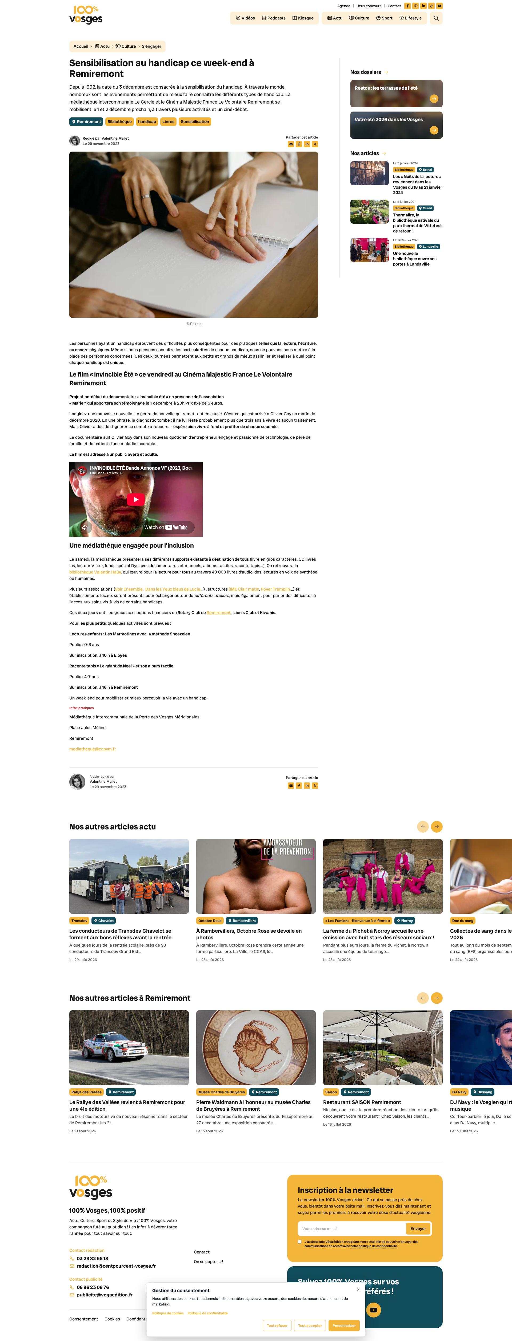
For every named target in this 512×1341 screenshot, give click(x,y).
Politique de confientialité (207, 1313)
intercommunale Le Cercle (126, 102)
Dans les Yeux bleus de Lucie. (173, 589)
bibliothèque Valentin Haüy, (95, 572)
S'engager (151, 46)
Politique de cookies (168, 1313)
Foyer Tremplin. (276, 589)
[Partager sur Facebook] (299, 144)
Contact (394, 5)
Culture (128, 46)
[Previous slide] (423, 827)
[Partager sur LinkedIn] (307, 144)
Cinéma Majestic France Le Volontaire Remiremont (220, 102)
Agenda (343, 5)
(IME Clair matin (244, 589)
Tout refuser (277, 1325)
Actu (104, 46)
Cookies (112, 1319)
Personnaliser (344, 1325)
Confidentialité (140, 1319)
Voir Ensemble (129, 589)
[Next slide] (437, 827)
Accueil (81, 46)
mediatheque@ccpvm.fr (92, 749)
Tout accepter (310, 1325)
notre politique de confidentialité (373, 1246)
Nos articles (364, 153)
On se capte (205, 1261)
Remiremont (219, 612)
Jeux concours (369, 5)
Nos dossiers (365, 72)
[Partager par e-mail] (291, 144)
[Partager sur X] (315, 144)
